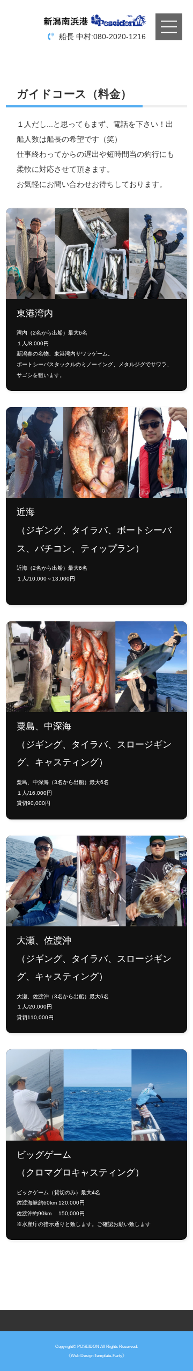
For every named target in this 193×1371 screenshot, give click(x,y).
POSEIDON (88, 1346)
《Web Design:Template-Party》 (96, 1355)
